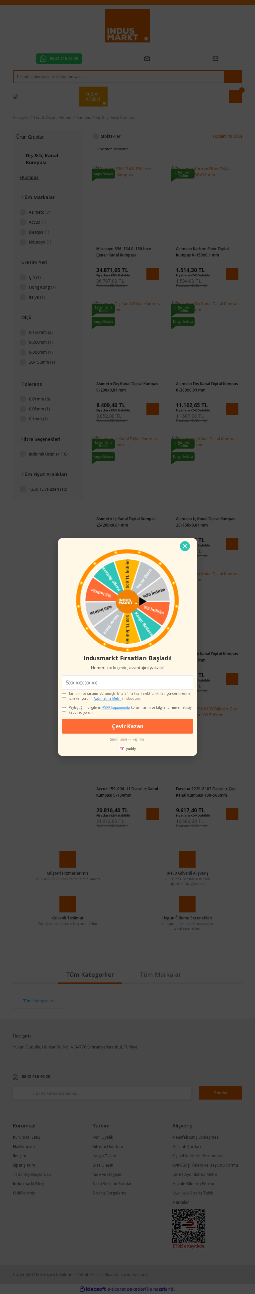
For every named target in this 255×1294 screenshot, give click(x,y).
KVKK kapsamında (116, 707)
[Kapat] (185, 546)
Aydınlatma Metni (108, 698)
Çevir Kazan (127, 726)
